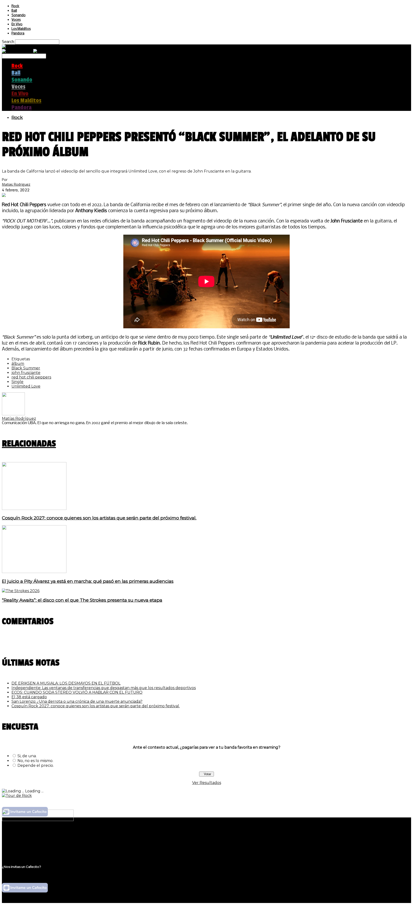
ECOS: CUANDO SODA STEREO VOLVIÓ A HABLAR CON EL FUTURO (76, 692)
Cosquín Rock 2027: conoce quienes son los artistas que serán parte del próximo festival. (99, 518)
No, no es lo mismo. (35, 760)
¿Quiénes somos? (27, 835)
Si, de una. (27, 756)
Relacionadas (29, 443)
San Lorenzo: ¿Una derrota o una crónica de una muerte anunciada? (76, 701)
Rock (15, 6)
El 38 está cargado (29, 697)
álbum (17, 363)
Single (17, 381)
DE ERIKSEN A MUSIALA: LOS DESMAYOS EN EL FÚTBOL (65, 683)
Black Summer (25, 368)
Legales (18, 839)
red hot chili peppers (31, 377)
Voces (16, 20)
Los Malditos (21, 29)
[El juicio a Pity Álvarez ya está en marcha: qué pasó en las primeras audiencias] (34, 571)
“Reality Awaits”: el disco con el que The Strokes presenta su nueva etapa (82, 600)
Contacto (20, 848)
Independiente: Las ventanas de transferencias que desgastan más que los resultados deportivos (103, 688)
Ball (14, 11)
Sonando (18, 15)
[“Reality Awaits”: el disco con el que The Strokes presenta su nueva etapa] (20, 591)
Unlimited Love (25, 386)
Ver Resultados (206, 782)
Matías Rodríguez (16, 184)
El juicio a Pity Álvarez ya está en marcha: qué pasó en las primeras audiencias (88, 581)
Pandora (17, 33)
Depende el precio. (35, 765)
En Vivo (16, 24)
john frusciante (25, 372)
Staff (16, 844)
